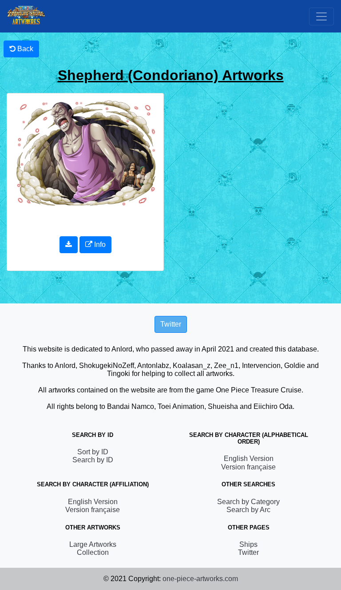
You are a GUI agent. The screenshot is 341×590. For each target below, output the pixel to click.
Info (99, 244)
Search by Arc (248, 509)
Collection (93, 552)
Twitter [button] (170, 324)
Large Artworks (92, 544)
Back (24, 49)
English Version (249, 458)
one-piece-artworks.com (200, 578)
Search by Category (248, 501)
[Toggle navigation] (321, 16)
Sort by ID (92, 452)
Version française (248, 467)
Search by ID (92, 460)
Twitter (248, 552)
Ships (248, 544)
